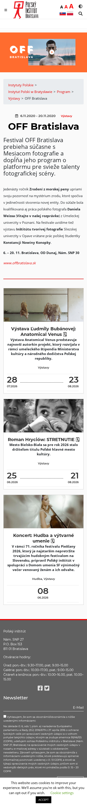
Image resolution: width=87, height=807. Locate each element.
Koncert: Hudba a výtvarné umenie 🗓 (43, 538)
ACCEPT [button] (43, 800)
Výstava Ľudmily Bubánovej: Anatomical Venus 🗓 (43, 331)
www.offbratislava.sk (19, 263)
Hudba (37, 579)
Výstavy (66, 116)
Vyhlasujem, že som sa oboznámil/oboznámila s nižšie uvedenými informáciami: (39, 718)
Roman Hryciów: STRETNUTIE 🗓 (43, 439)
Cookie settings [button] (62, 793)
